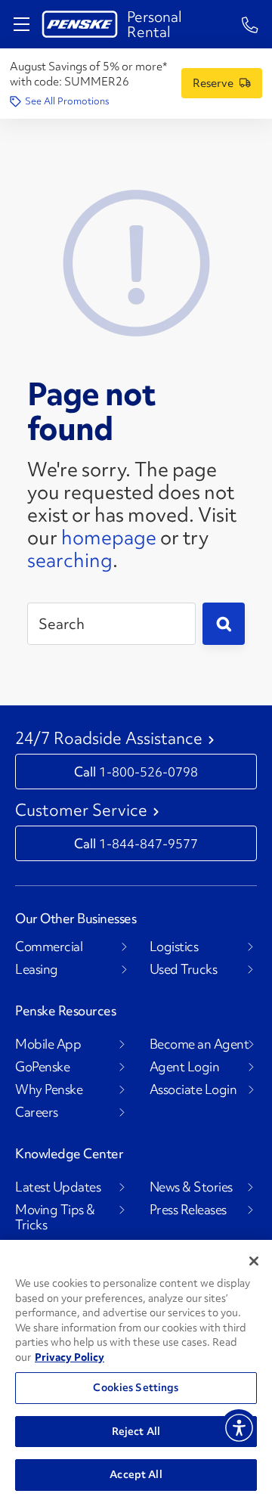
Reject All (136, 1431)
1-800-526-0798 (148, 771)
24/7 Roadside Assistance (108, 739)
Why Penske (48, 1089)
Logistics (174, 946)
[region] (136, 1371)
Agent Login (185, 1066)
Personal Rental (154, 24)
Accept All (136, 1474)
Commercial (48, 946)
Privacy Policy (69, 1357)
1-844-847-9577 (148, 843)
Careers (36, 1112)
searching (70, 560)
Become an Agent (199, 1044)
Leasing (36, 969)
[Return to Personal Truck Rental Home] (80, 24)
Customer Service (81, 810)
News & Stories (191, 1187)
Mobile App (48, 1044)
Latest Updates (57, 1187)
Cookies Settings (135, 1387)
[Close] (253, 1261)
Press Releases (188, 1209)
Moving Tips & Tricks (55, 1217)
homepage (108, 537)
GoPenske (42, 1066)
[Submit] (223, 624)
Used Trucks (184, 969)
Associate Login (193, 1089)
